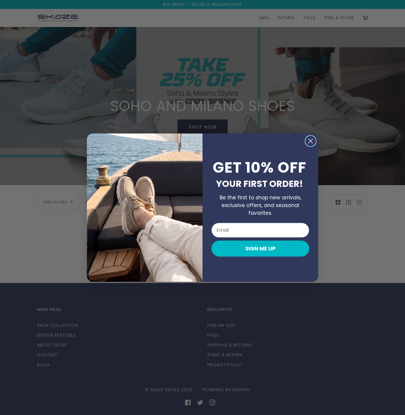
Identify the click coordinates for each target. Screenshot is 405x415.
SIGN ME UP (260, 248)
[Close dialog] (310, 141)
